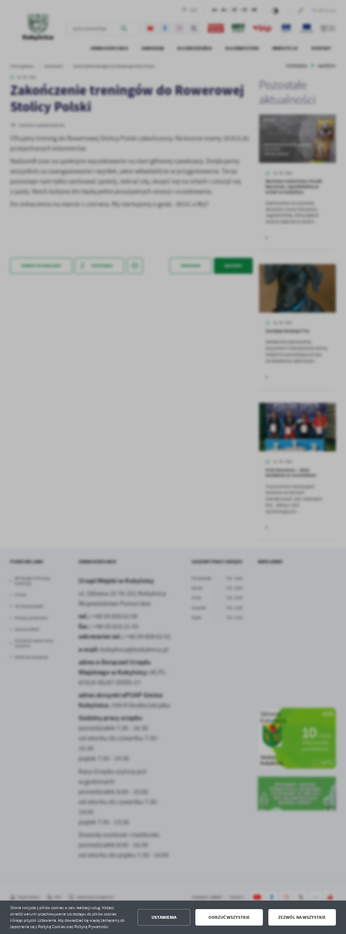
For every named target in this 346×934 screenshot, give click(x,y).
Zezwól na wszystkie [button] (302, 917)
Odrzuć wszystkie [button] (229, 917)
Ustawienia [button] (163, 917)
